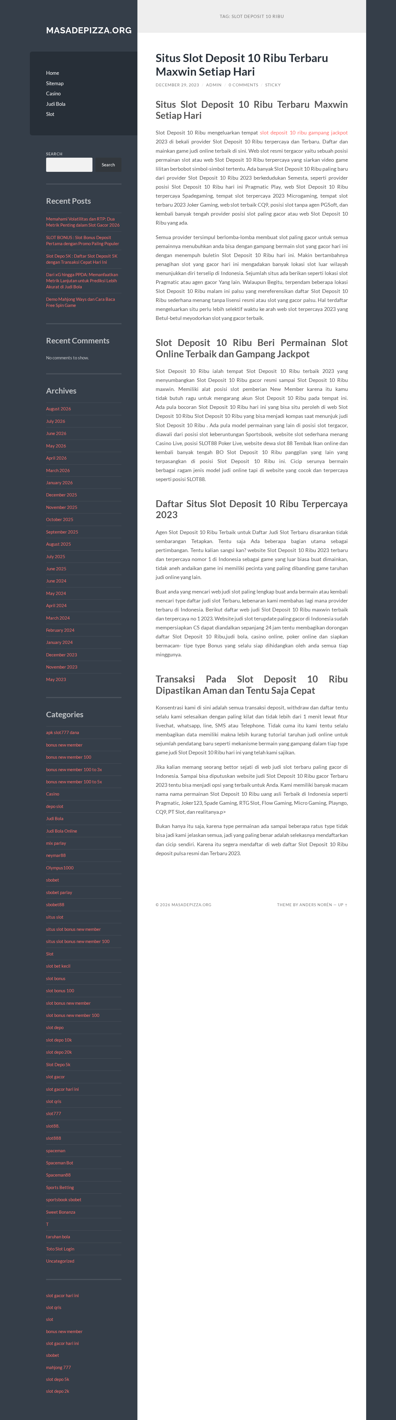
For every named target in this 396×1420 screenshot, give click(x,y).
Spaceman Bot (59, 1162)
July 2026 (55, 421)
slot (49, 1319)
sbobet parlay (59, 892)
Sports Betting (60, 1187)
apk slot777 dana (62, 732)
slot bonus (56, 978)
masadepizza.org (89, 30)
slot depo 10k (59, 1039)
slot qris (53, 1101)
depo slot (54, 806)
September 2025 (62, 531)
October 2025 (59, 519)
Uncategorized (60, 1261)
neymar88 (56, 855)
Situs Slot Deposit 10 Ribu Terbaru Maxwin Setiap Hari (242, 64)
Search (54, 154)
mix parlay (56, 843)
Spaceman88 (58, 1174)
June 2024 (56, 580)
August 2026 (58, 408)
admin (214, 85)
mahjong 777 (58, 1367)
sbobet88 (55, 904)
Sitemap (54, 83)
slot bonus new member (68, 1003)
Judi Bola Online (61, 830)
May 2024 (56, 593)
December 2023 (61, 654)
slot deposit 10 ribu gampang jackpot (304, 132)
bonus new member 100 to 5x (74, 781)
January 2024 (59, 642)
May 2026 (56, 445)
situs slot (54, 917)
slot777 (53, 1113)
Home (52, 73)
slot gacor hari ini (62, 1089)
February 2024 (60, 630)
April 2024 (56, 605)
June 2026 (56, 433)
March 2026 (58, 470)
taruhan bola (58, 1236)
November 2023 (61, 666)
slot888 (53, 1138)
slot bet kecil (58, 965)
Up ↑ (343, 904)
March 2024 (58, 617)
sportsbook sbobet (63, 1199)
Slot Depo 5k (58, 1064)
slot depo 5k (57, 1379)
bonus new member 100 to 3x (74, 769)
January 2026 (59, 482)
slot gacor (55, 1076)
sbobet (52, 879)
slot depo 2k (57, 1391)
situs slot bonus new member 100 (78, 941)
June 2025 (56, 568)
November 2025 (61, 507)
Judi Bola (56, 104)
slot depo (54, 1027)
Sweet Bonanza (60, 1212)
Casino (53, 93)
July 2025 (55, 556)
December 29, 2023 (177, 85)
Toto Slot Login (60, 1248)
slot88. (52, 1125)
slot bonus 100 (60, 990)
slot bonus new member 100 (72, 1015)
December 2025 (61, 494)
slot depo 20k (59, 1052)
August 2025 (58, 544)
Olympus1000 (60, 867)
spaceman (55, 1150)
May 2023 (56, 679)
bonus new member (64, 744)
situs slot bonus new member (73, 929)
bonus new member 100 (68, 757)
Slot (50, 114)
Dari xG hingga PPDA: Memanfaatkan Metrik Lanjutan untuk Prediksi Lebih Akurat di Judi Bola (82, 281)
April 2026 (56, 457)
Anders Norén (315, 904)
